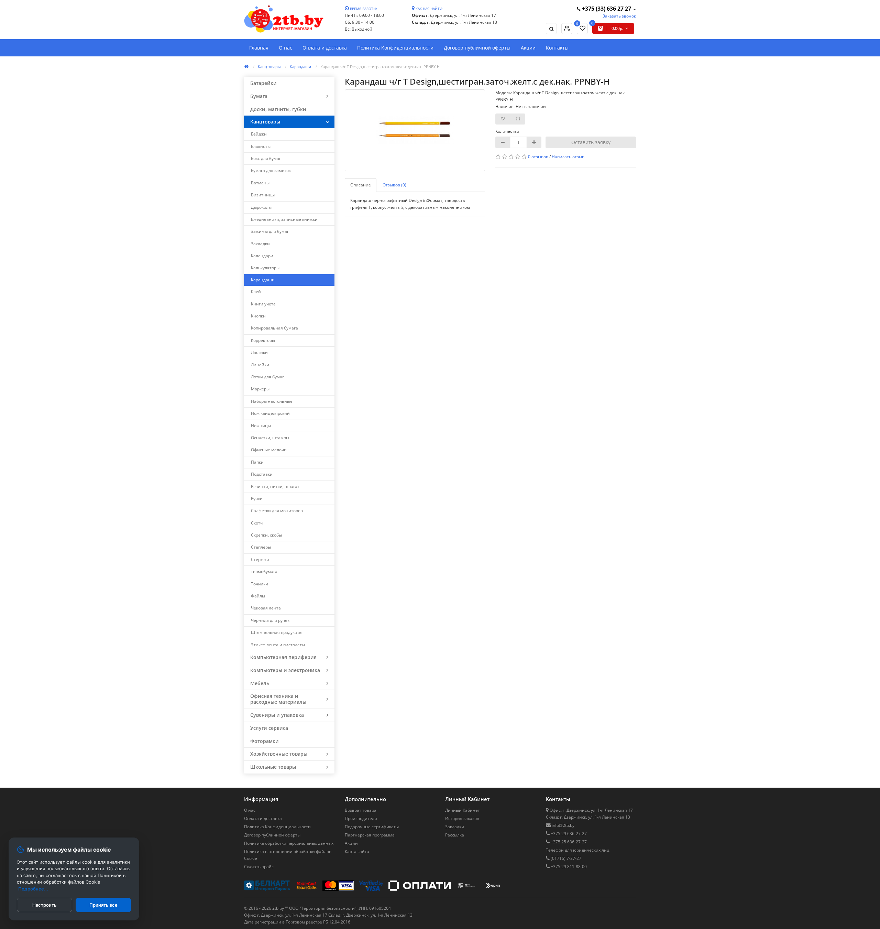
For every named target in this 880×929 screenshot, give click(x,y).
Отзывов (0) (394, 185)
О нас (285, 47)
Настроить (44, 905)
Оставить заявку (590, 142)
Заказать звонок (619, 16)
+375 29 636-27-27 (568, 833)
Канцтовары (269, 66)
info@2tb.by (562, 825)
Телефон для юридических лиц (577, 850)
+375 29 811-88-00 (568, 866)
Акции (528, 47)
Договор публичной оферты (477, 47)
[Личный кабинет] (566, 28)
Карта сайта (357, 851)
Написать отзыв (568, 157)
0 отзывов (538, 157)
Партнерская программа (370, 835)
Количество (507, 131)
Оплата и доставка (324, 47)
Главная (258, 47)
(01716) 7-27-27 (565, 858)
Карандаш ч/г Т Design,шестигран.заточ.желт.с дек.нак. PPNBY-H (380, 66)
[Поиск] (551, 28)
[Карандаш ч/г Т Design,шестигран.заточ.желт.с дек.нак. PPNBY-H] (415, 130)
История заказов (462, 818)
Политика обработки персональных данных (288, 843)
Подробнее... (33, 889)
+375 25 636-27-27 (568, 842)
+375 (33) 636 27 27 (606, 8)
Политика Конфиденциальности (395, 47)
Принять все (103, 905)
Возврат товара (360, 810)
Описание (360, 185)
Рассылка (454, 835)
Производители (361, 818)
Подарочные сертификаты (372, 827)
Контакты (557, 47)
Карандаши (300, 66)
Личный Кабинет (462, 810)
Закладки (454, 827)
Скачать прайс (259, 866)
